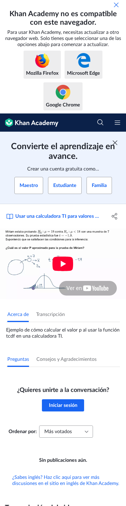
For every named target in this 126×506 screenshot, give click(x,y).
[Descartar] (116, 5)
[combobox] (66, 431)
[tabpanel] (63, 330)
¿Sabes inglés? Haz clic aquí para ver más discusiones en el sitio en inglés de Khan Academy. (65, 480)
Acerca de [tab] (18, 314)
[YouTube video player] (63, 263)
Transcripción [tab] (50, 314)
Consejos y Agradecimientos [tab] (66, 359)
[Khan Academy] (29, 122)
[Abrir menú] (117, 122)
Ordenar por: (23, 431)
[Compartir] (114, 216)
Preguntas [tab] (18, 359)
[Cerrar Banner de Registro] (115, 143)
